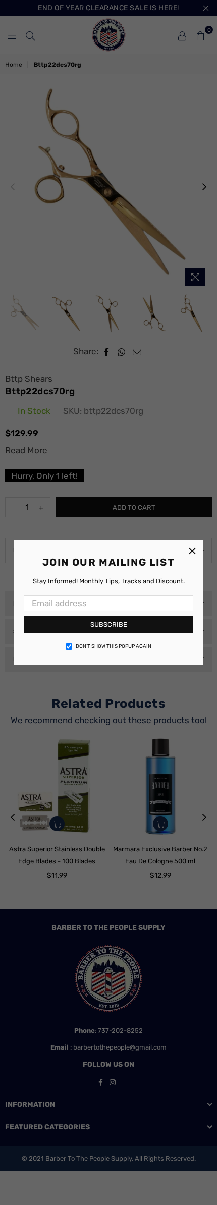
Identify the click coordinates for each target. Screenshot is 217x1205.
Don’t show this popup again (113, 646)
